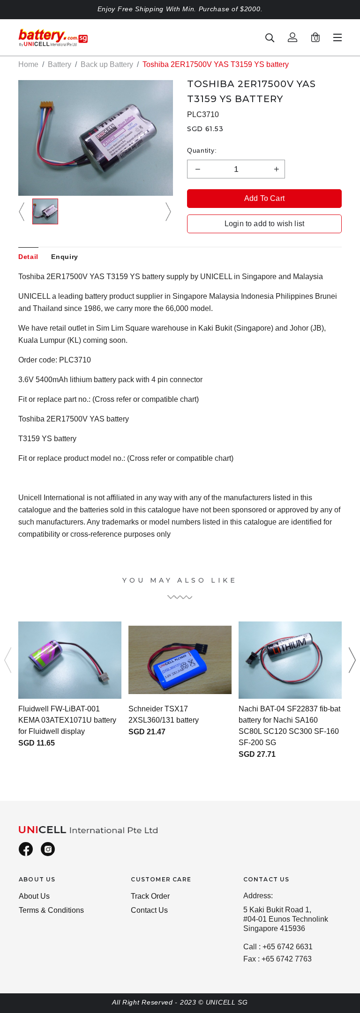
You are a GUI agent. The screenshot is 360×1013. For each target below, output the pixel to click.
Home (28, 64)
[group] (45, 211)
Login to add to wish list (264, 224)
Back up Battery (107, 64)
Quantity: (202, 150)
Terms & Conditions (51, 910)
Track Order (150, 896)
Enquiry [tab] (64, 256)
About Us (34, 896)
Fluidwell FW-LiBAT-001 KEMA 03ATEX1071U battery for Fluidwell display (67, 720)
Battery (59, 64)
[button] (23, 211)
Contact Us (149, 910)
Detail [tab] (28, 256)
